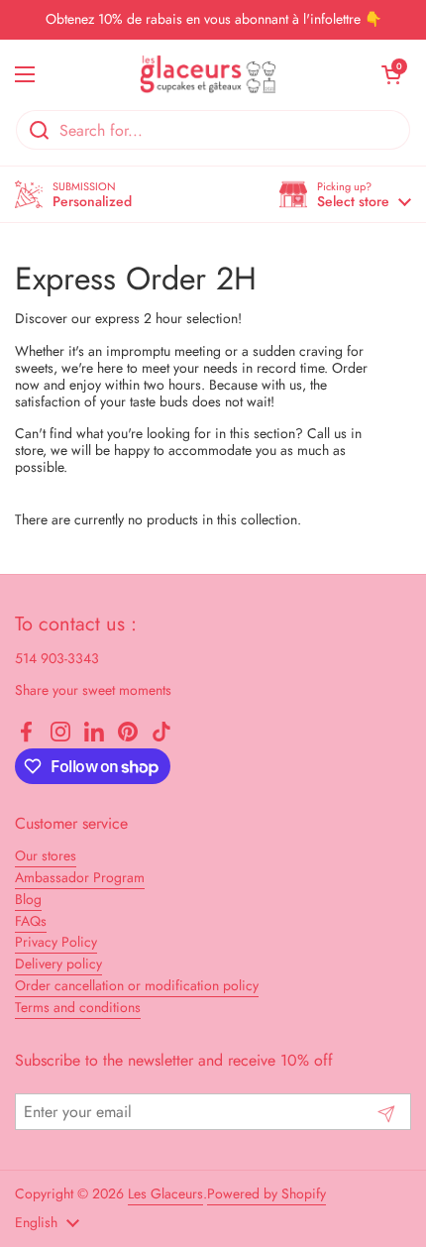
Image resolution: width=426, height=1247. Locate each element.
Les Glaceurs (165, 1193)
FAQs (31, 921)
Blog (28, 899)
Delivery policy (58, 963)
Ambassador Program (80, 877)
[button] (345, 194)
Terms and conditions (78, 1007)
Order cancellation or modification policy (137, 985)
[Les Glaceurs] (208, 74)
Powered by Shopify (266, 1193)
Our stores (45, 855)
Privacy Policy (56, 942)
